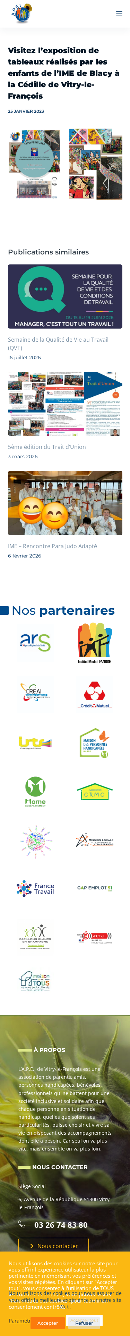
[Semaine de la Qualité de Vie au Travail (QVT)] (65, 296)
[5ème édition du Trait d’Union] (65, 404)
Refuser (84, 1323)
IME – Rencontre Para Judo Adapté (52, 546)
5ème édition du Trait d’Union (47, 447)
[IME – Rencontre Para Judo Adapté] (65, 503)
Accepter (47, 1323)
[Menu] (119, 14)
